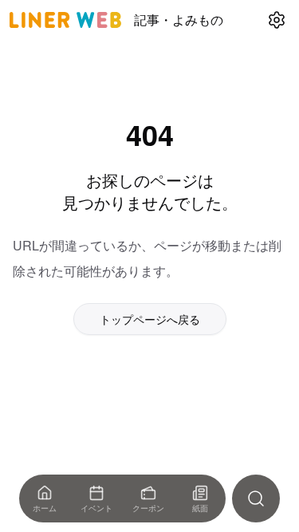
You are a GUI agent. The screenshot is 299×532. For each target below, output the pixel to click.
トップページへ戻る (150, 319)
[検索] (256, 498)
